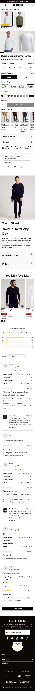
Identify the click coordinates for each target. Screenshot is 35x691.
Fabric (6, 264)
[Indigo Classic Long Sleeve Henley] (21, 95)
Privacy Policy (10, 671)
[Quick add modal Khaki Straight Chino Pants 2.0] (7, 120)
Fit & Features (10, 255)
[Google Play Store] (11, 682)
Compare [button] (31, 73)
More (31, 96)
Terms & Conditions (25, 671)
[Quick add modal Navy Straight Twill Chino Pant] (27, 120)
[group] (7, 20)
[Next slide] (31, 109)
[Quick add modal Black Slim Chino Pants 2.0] (17, 120)
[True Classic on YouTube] (22, 638)
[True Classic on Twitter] (12, 638)
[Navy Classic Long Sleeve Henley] (8, 95)
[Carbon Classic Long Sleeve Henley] (14, 95)
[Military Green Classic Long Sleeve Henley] (18, 95)
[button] (33, 5)
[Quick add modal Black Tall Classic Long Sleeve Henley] (22, 306)
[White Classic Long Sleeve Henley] (5, 95)
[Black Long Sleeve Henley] (2, 95)
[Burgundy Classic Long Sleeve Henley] (11, 95)
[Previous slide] (3, 301)
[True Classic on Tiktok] (26, 638)
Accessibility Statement (9, 676)
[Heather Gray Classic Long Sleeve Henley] (24, 95)
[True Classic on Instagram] (17, 638)
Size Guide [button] (31, 63)
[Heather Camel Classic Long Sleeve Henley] (27, 95)
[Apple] (24, 682)
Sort (4, 357)
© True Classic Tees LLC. (10, 687)
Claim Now (25, 1)
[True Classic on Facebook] (7, 638)
